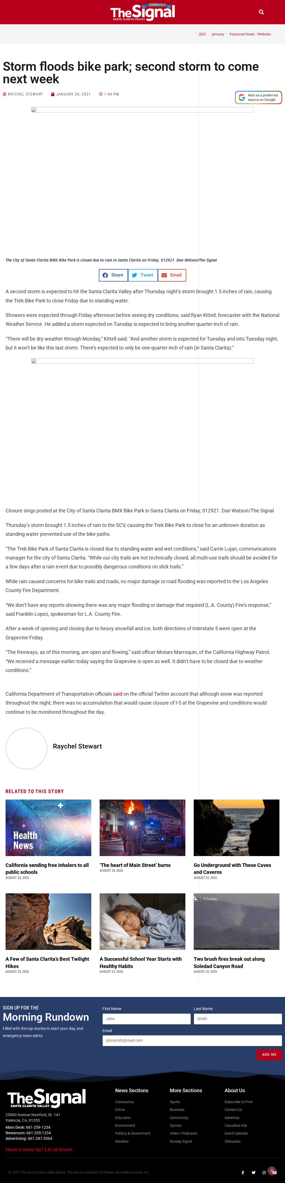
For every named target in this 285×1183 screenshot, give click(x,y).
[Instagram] (264, 1173)
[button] (24, 12)
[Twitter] (253, 1173)
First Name (112, 1008)
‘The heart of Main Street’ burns (135, 865)
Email (107, 1030)
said (117, 694)
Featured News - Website (250, 33)
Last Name (203, 1008)
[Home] (192, 33)
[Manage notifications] (271, 1170)
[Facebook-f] (243, 1173)
